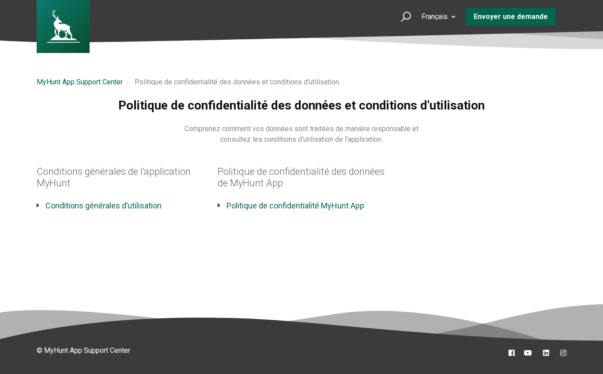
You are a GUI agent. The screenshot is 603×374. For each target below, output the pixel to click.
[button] (402, 16)
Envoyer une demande (511, 16)
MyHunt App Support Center (80, 82)
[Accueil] (63, 26)
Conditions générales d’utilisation (103, 205)
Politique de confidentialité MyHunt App (295, 205)
